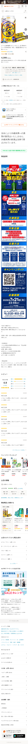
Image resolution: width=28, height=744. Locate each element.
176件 (5, 385)
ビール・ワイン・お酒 (16, 599)
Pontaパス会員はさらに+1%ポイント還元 (13, 75)
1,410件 (20, 488)
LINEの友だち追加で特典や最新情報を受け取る (14, 150)
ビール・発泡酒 (4, 600)
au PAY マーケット (5, 599)
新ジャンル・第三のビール (15, 600)
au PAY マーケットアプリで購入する (14, 124)
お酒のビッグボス (15, 607)
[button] (26, 52)
